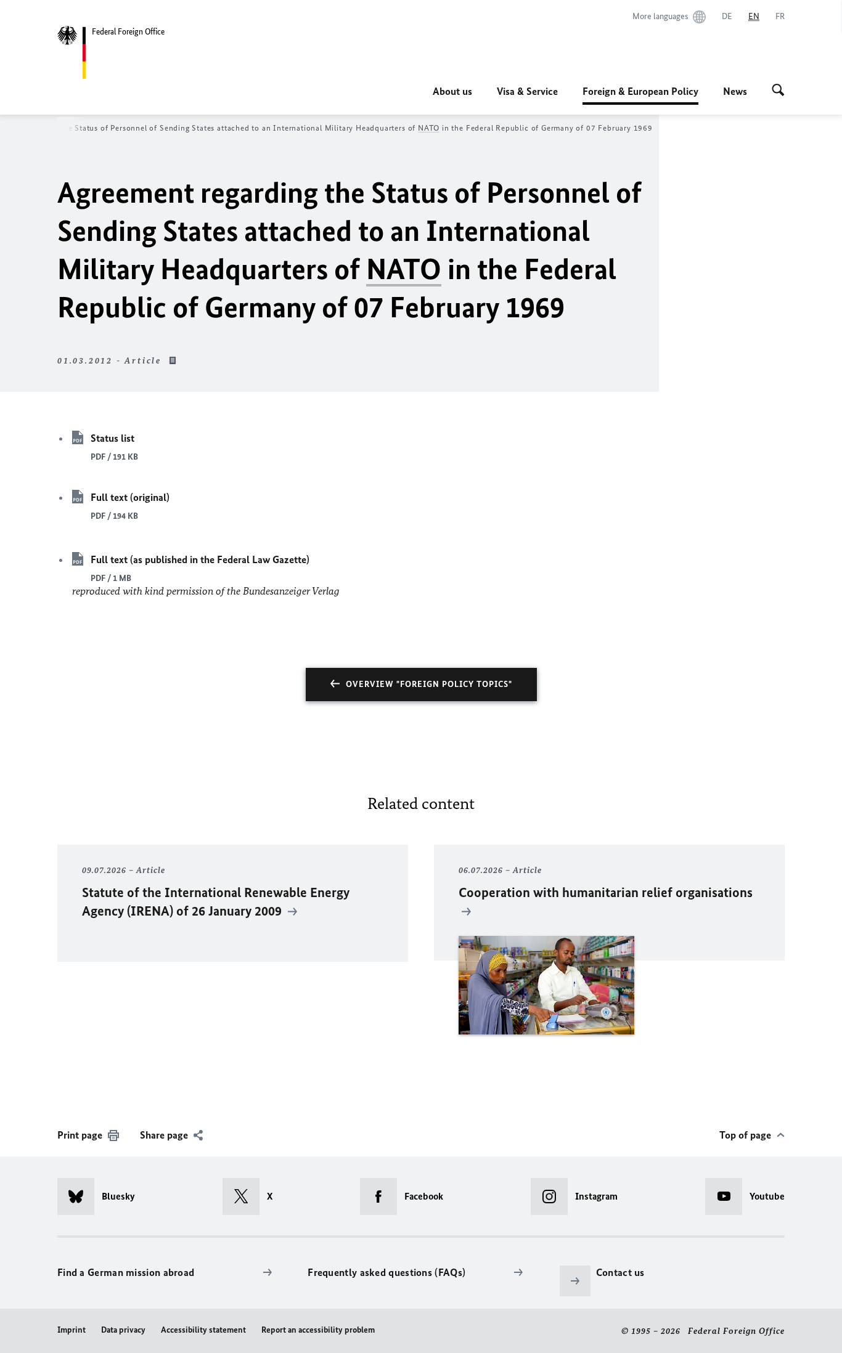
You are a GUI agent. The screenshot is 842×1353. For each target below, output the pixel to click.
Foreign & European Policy (640, 95)
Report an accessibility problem (318, 1330)
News (735, 91)
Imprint (71, 1330)
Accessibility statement (203, 1330)
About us (452, 91)
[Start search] (778, 91)
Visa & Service (527, 91)
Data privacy (123, 1330)
